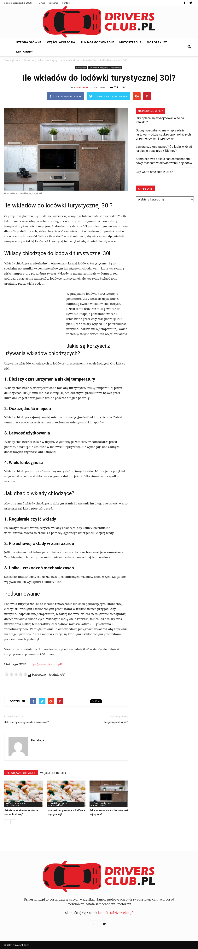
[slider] (15, 674)
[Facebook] (184, 2)
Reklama (53, 2)
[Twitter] (191, 2)
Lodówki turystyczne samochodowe (105, 67)
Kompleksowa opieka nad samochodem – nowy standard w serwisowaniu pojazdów (164, 161)
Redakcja (82, 87)
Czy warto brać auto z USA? (154, 172)
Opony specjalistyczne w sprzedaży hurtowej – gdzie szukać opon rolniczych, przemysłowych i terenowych (163, 134)
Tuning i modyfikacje (97, 42)
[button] (189, 47)
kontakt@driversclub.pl (115, 913)
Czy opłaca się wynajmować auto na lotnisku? (160, 120)
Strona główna (29, 42)
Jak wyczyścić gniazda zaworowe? (26, 722)
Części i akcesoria (61, 42)
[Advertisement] (33, 317)
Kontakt (66, 2)
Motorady (24, 52)
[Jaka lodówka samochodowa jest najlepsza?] (109, 794)
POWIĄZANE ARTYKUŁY (21, 773)
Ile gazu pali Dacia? (116, 722)
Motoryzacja (130, 42)
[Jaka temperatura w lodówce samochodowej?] (23, 794)
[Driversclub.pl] (99, 22)
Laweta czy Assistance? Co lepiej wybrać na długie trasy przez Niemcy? (164, 149)
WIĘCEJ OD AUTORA (53, 773)
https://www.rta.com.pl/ (45, 664)
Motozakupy (157, 42)
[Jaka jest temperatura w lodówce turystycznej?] (66, 794)
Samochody (81, 67)
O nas (41, 2)
